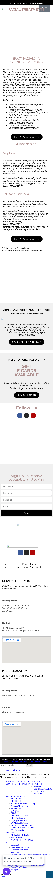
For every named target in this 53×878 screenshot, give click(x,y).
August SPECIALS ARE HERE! (26, 3)
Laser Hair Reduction (20, 847)
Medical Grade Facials (20, 835)
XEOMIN (38, 794)
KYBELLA (39, 791)
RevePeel (15, 811)
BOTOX (37, 786)
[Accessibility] (49, 874)
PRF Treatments (18, 818)
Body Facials (16, 837)
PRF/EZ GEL (17, 801)
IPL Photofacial (17, 830)
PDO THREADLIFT (20, 815)
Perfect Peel (16, 808)
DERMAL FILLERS (43, 789)
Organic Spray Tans (19, 850)
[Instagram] (26, 415)
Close (2, 877)
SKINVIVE (16, 799)
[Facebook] (19, 415)
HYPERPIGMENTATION (23, 828)
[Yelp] (33, 415)
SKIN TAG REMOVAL (21, 825)
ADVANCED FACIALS (22, 840)
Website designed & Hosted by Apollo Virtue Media (26, 761)
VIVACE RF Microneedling (23, 803)
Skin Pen (15, 813)
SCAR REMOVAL (19, 823)
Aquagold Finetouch (20, 820)
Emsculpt (15, 845)
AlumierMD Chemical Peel (22, 806)
